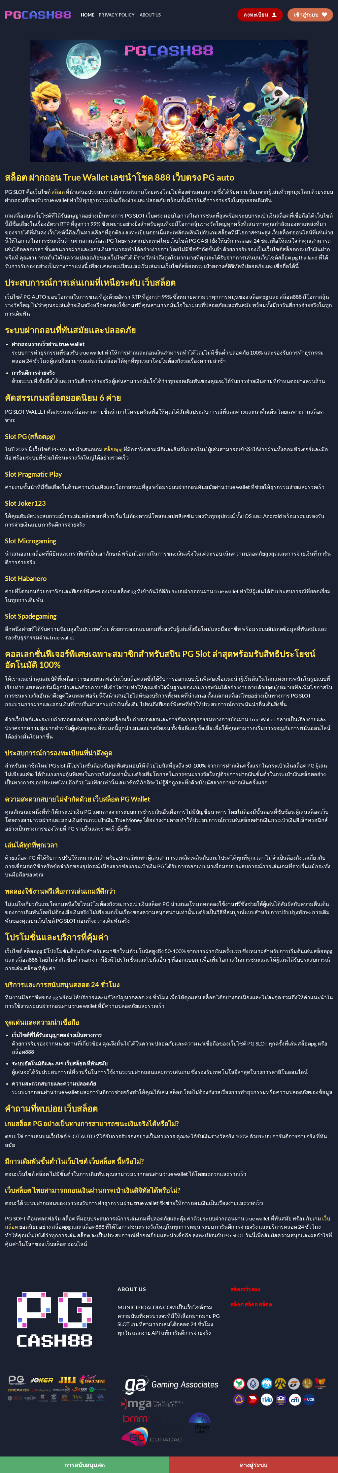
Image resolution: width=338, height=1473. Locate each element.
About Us (150, 14)
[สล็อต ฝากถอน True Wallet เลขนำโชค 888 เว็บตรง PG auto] (38, 14)
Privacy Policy (117, 14)
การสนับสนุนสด (84, 1464)
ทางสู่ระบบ (253, 1464)
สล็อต (58, 191)
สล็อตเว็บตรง (245, 1289)
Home (87, 14)
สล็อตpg (113, 449)
